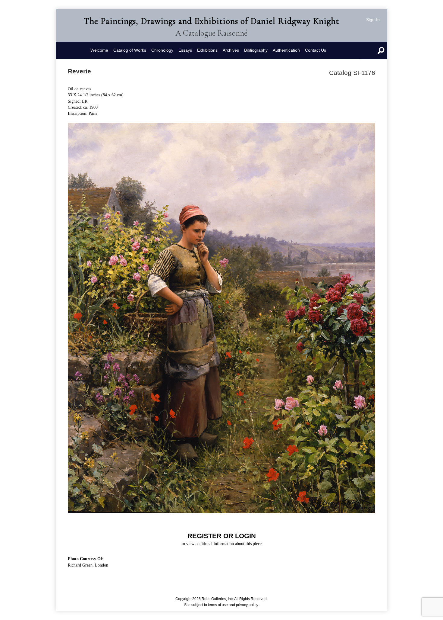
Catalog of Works (129, 50)
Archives (231, 50)
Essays (185, 50)
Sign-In (373, 19)
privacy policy (247, 605)
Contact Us (315, 50)
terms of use (218, 605)
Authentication (286, 50)
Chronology (162, 50)
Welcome (99, 50)
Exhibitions (207, 50)
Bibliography (256, 50)
